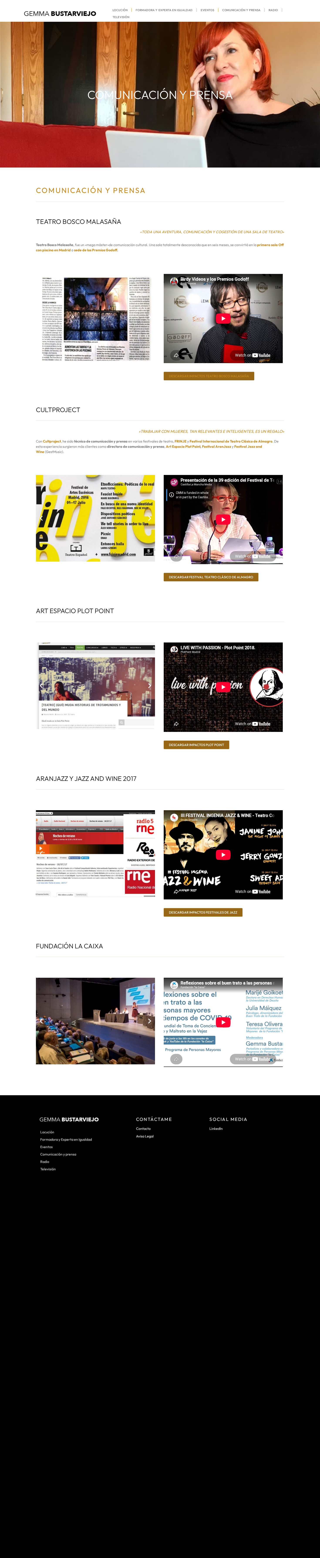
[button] (41, 317)
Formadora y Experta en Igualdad (164, 10)
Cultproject (52, 441)
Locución (120, 10)
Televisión (121, 17)
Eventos (207, 10)
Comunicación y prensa (241, 10)
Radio (273, 10)
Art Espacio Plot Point (183, 446)
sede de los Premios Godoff (95, 250)
